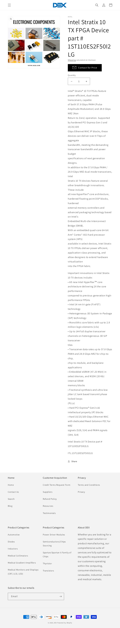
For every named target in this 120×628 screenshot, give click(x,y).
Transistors (48, 570)
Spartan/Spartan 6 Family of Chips (57, 554)
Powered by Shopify (64, 623)
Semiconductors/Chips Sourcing (54, 543)
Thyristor (47, 563)
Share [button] (74, 461)
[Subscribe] (60, 596)
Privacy (81, 491)
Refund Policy (50, 499)
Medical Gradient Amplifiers (22, 562)
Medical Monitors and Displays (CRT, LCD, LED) (23, 571)
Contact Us (13, 491)
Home (11, 484)
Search (11, 499)
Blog (10, 506)
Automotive (14, 534)
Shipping (72, 60)
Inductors (13, 548)
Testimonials (49, 513)
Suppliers (47, 491)
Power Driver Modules (54, 534)
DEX (55, 623)
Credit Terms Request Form (56, 484)
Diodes (11, 541)
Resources (48, 506)
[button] (9, 5)
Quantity (72, 75)
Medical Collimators (18, 555)
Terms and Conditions (89, 484)
